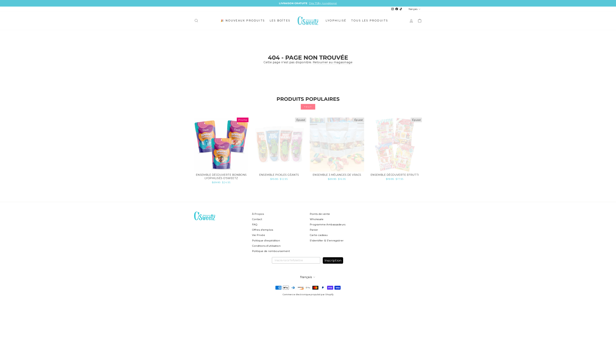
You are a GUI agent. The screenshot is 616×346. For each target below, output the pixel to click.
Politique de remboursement (271, 251)
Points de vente (320, 213)
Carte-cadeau (319, 235)
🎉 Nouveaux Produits (243, 20)
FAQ (254, 224)
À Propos (258, 213)
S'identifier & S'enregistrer (327, 240)
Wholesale (316, 219)
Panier (314, 229)
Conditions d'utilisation (266, 245)
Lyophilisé (336, 20)
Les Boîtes (280, 20)
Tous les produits (369, 20)
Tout (308, 107)
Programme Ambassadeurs (328, 224)
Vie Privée (258, 235)
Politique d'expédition (266, 240)
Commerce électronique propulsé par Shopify (308, 294)
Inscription (333, 260)
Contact (257, 219)
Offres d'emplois (262, 229)
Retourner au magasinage (332, 62)
